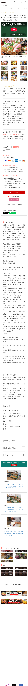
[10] (14, 78)
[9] (4, 78)
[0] (4, 63)
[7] (14, 73)
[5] (23, 68)
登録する (14, 465)
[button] (3, 46)
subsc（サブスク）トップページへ (14, 584)
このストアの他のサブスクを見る (14, 204)
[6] (4, 73)
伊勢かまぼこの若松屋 (7, 12)
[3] (4, 68)
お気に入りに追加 (14, 199)
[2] (23, 63)
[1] (14, 63)
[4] (14, 68)
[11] (23, 78)
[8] (23, 73)
